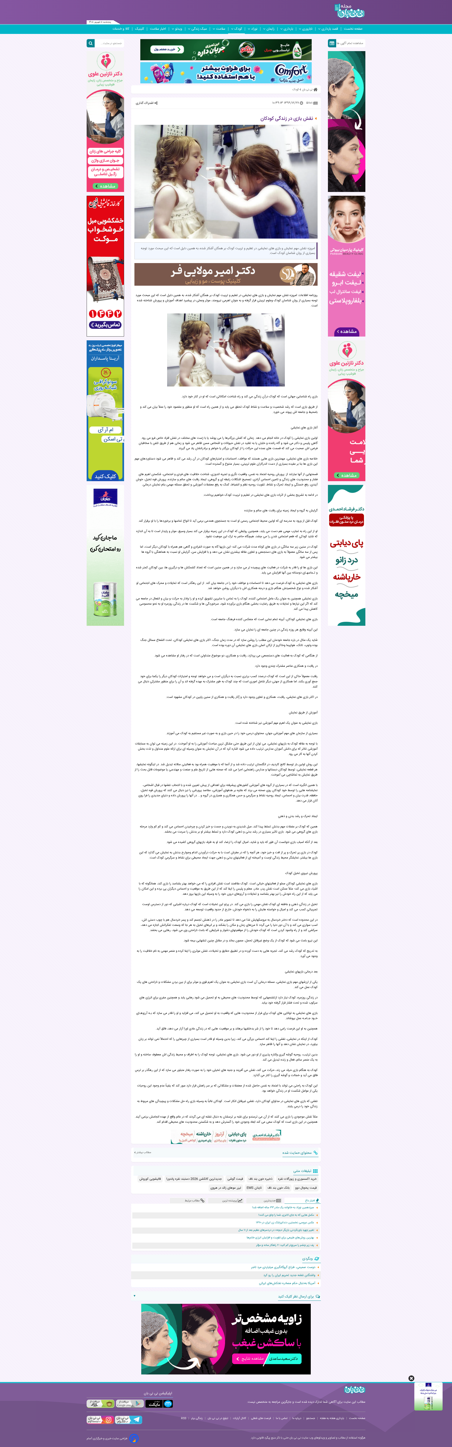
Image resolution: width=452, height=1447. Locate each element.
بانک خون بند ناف (278, 1188)
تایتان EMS (254, 1188)
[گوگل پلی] (130, 1404)
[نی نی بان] (349, 11)
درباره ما (296, 1418)
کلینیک (139, 29)
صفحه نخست (353, 29)
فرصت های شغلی (261, 1418)
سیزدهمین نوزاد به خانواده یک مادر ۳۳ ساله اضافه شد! (283, 1207)
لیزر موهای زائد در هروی (225, 1188)
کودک (238, 29)
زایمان (270, 29)
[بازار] (100, 1404)
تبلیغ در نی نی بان (218, 1418)
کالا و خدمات (121, 29)
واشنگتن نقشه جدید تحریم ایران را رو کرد (289, 1275)
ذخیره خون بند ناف (260, 1179)
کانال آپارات (239, 1418)
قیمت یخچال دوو (306, 1188)
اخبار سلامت (158, 29)
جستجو (310, 1418)
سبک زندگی (199, 29)
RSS (183, 1418)
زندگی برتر (197, 1418)
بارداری (288, 29)
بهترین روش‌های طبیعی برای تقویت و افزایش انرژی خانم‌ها (280, 1238)
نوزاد (254, 29)
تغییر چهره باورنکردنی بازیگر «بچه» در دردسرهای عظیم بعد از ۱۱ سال (276, 1230)
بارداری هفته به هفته (332, 1418)
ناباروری (307, 29)
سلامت (220, 29)
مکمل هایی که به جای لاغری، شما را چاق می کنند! (286, 1215)
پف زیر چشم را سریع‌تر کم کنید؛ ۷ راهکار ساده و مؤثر (285, 1245)
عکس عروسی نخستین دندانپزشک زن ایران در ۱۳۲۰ (285, 1222)
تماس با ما (281, 1418)
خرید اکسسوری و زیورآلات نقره (297, 1179)
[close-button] (411, 1378)
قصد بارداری (330, 29)
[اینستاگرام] (100, 1423)
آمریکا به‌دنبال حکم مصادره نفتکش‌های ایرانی (287, 1283)
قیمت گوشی (235, 1179)
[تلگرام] (128, 1423)
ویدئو (178, 29)
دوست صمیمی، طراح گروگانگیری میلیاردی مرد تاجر (283, 1267)
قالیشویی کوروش (150, 1179)
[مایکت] (159, 1404)
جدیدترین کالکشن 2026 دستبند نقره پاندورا (194, 1179)
